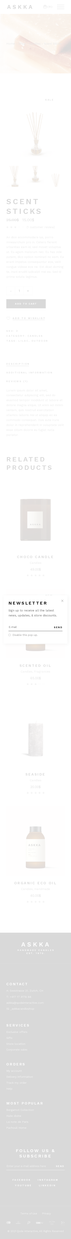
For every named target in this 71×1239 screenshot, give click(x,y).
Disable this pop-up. (25, 635)
